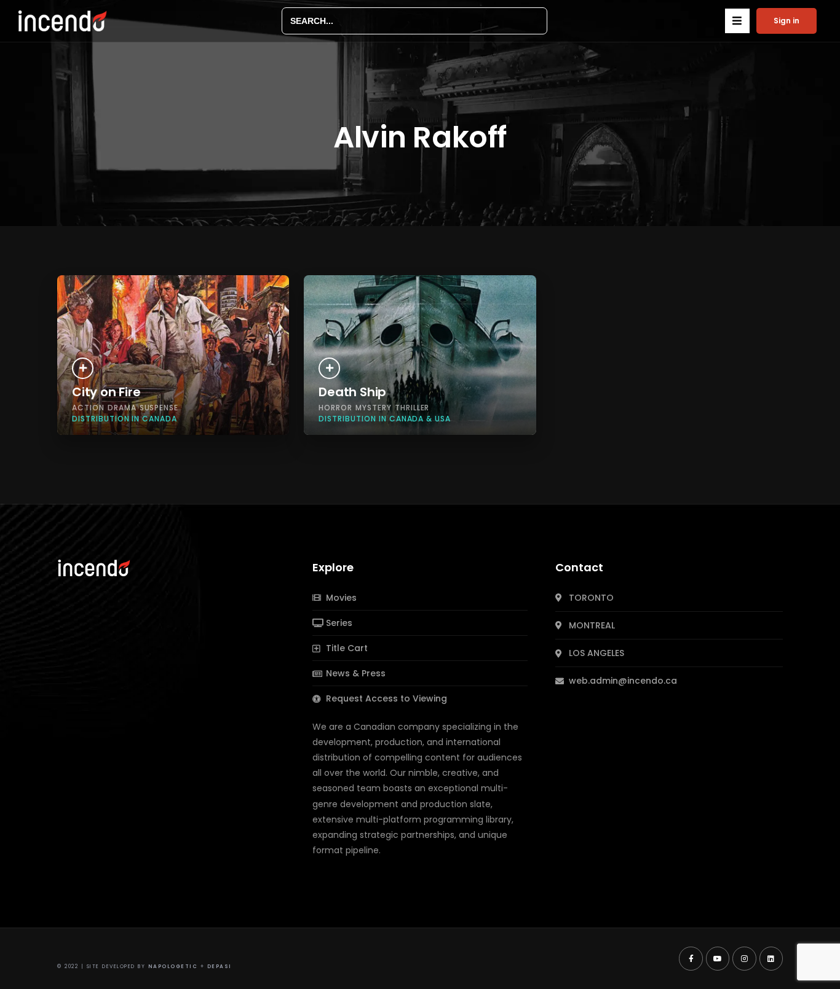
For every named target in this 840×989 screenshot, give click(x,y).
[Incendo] (94, 567)
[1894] (329, 368)
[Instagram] (744, 958)
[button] (737, 21)
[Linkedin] (771, 958)
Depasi (219, 966)
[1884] (82, 368)
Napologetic (173, 966)
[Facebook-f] (690, 958)
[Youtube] (717, 958)
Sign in (786, 20)
